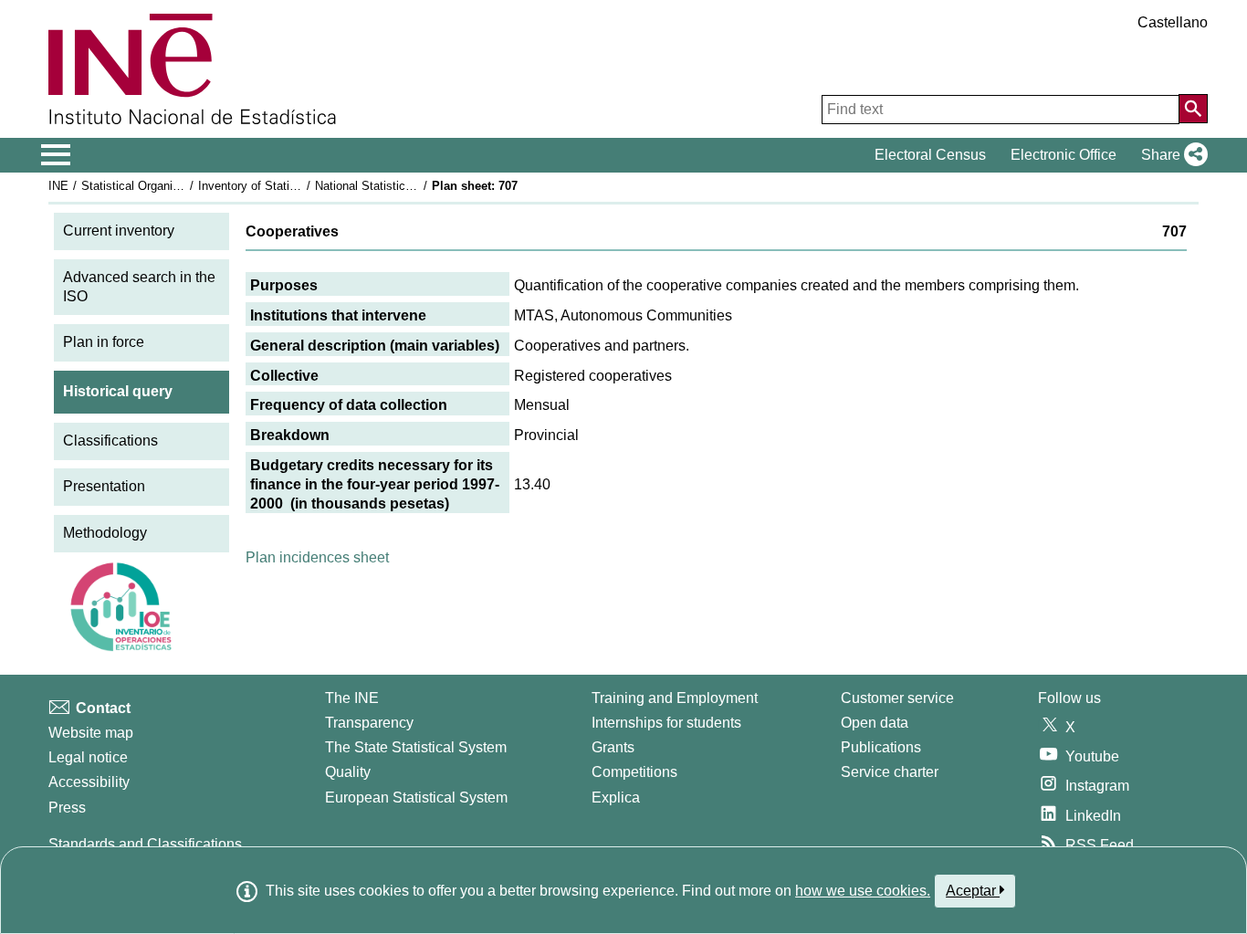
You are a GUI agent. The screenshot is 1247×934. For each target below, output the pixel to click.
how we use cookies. (862, 890)
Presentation (104, 486)
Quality (348, 772)
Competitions (634, 772)
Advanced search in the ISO (139, 286)
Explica (616, 797)
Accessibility (89, 782)
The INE (352, 698)
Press (67, 807)
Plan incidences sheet (317, 557)
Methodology (105, 532)
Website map (90, 732)
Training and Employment (675, 698)
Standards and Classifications (145, 844)
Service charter (889, 772)
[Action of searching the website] (1193, 108)
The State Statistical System (416, 747)
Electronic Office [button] (1063, 155)
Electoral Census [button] (930, 155)
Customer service (897, 698)
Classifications (110, 440)
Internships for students (666, 722)
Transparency (369, 722)
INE (58, 186)
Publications (881, 747)
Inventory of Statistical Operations (288, 186)
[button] (1171, 155)
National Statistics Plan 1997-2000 (406, 186)
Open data (874, 722)
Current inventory (118, 230)
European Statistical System (416, 797)
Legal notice (88, 757)
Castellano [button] (1172, 22)
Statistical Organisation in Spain (166, 186)
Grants (613, 747)
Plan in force (103, 342)
